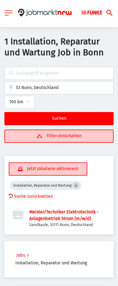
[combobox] (59, 73)
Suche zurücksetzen (33, 196)
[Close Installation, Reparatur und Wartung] (76, 185)
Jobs (20, 255)
